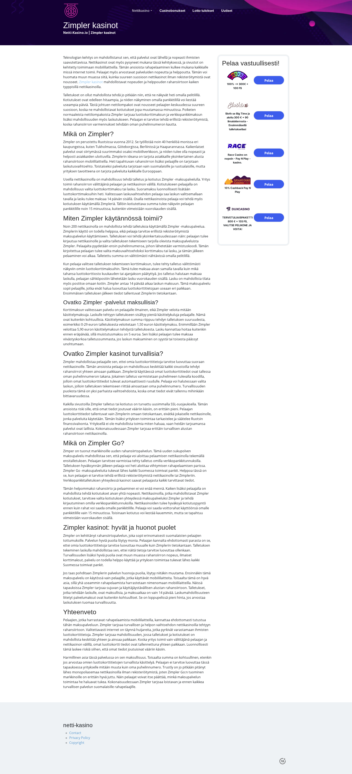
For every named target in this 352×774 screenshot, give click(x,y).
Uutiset (226, 10)
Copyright (76, 742)
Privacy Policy (79, 737)
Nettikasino (141, 10)
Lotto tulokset (203, 10)
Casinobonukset (172, 10)
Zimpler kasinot (91, 82)
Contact (75, 733)
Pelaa (268, 80)
